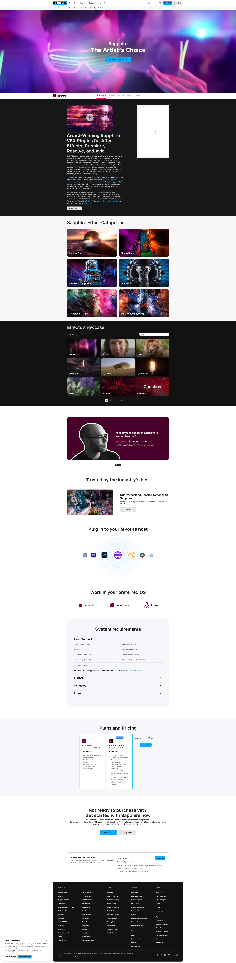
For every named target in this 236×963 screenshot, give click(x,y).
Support (92, 3)
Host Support (83, 639)
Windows (80, 685)
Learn (82, 3)
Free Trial (167, 3)
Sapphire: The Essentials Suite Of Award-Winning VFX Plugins (84, 8)
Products (72, 3)
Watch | (75, 208)
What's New (114, 96)
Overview (101, 96)
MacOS (79, 677)
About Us (103, 3)
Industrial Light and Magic (110, 201)
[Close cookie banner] (47, 940)
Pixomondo (87, 203)
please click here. (133, 670)
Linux (77, 693)
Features (127, 96)
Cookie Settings (10, 957)
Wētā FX (89, 201)
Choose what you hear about (126, 862)
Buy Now (177, 3)
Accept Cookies (24, 957)
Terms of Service (108, 953)
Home (55, 8)
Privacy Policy (143, 868)
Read (128, 509)
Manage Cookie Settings (125, 953)
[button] (116, 464)
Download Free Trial (118, 59)
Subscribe (160, 858)
